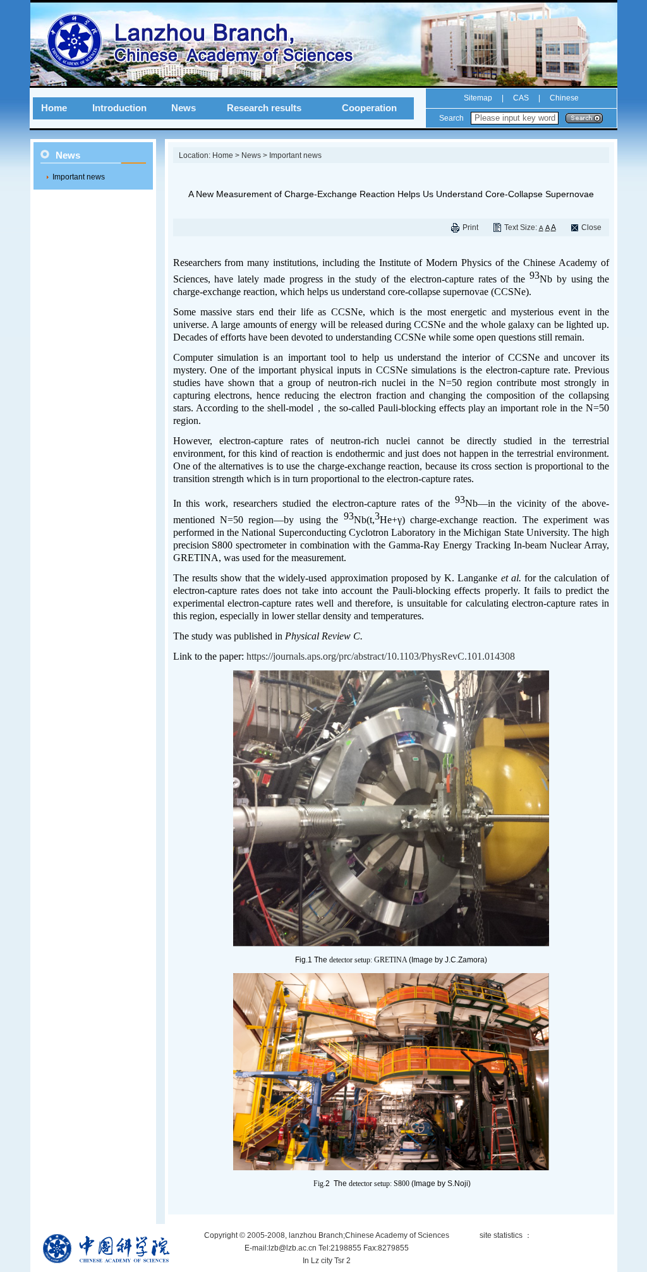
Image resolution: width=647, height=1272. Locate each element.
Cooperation (369, 107)
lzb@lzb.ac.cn (293, 1248)
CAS (521, 98)
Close (591, 227)
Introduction (119, 107)
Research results (264, 107)
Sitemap (478, 98)
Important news (78, 177)
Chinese (563, 98)
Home (54, 107)
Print (470, 227)
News (183, 107)
